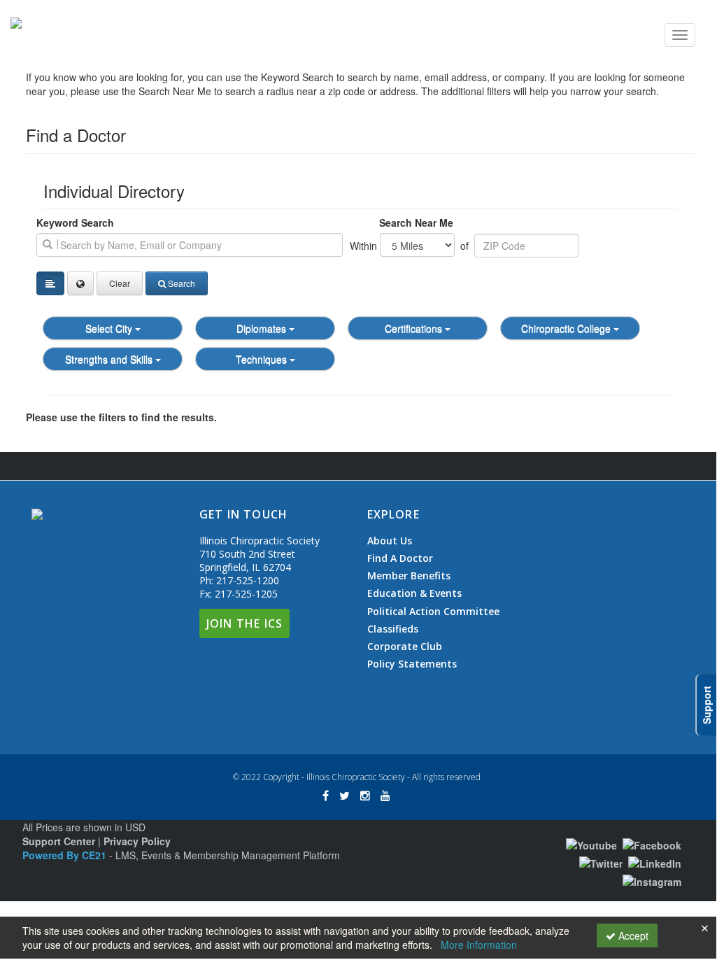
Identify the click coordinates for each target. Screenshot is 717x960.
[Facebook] (652, 843)
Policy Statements (412, 663)
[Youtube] (591, 843)
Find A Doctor (400, 558)
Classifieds (392, 629)
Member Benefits (408, 576)
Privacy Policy (137, 841)
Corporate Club (404, 646)
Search (181, 283)
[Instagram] (652, 880)
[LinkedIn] (654, 862)
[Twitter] (601, 862)
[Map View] (80, 283)
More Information (479, 945)
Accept (632, 936)
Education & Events (414, 593)
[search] (189, 245)
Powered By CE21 (65, 855)
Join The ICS (244, 623)
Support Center (58, 841)
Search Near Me (416, 223)
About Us (389, 541)
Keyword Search (75, 223)
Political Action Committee (433, 611)
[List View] (50, 283)
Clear (119, 283)
